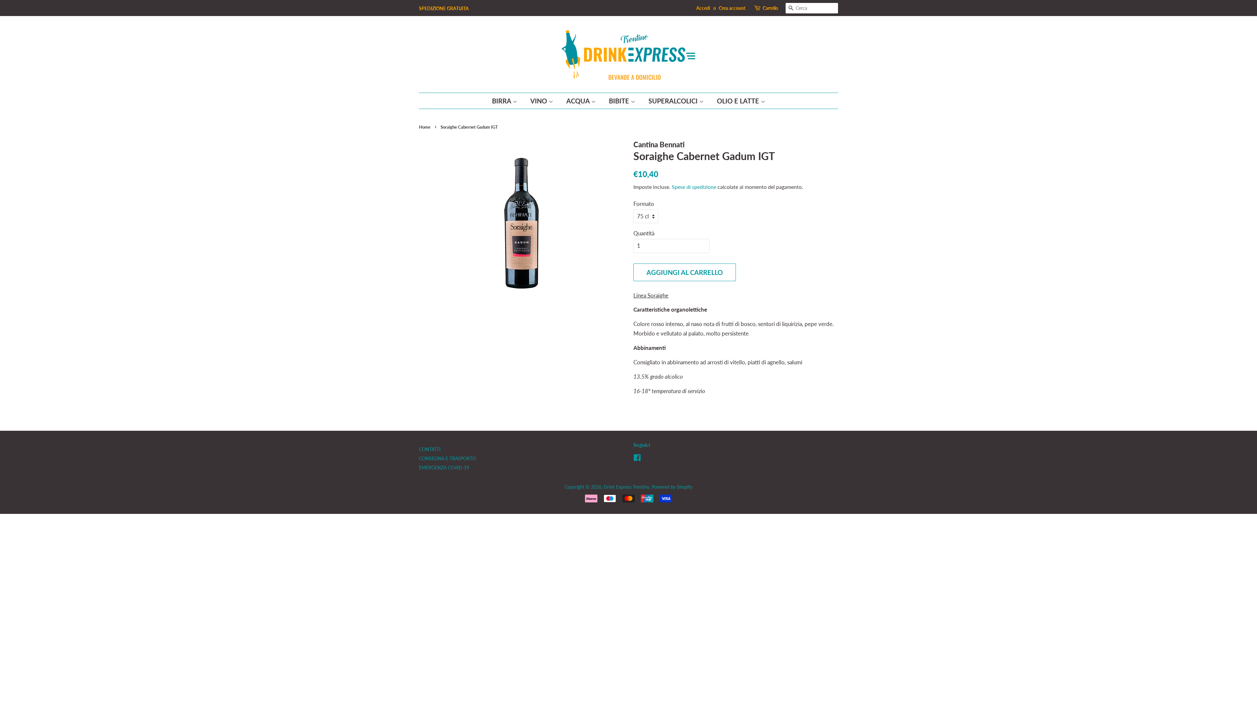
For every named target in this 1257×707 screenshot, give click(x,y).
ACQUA (578, 101)
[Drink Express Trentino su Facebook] (637, 459)
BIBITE (620, 101)
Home (424, 127)
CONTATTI (430, 449)
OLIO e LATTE (739, 101)
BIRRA (502, 101)
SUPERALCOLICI (673, 101)
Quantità (643, 233)
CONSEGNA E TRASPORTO (447, 458)
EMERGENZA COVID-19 (444, 467)
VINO (539, 101)
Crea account (732, 8)
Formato (643, 203)
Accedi (703, 8)
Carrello (770, 8)
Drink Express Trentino (626, 487)
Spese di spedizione (694, 187)
